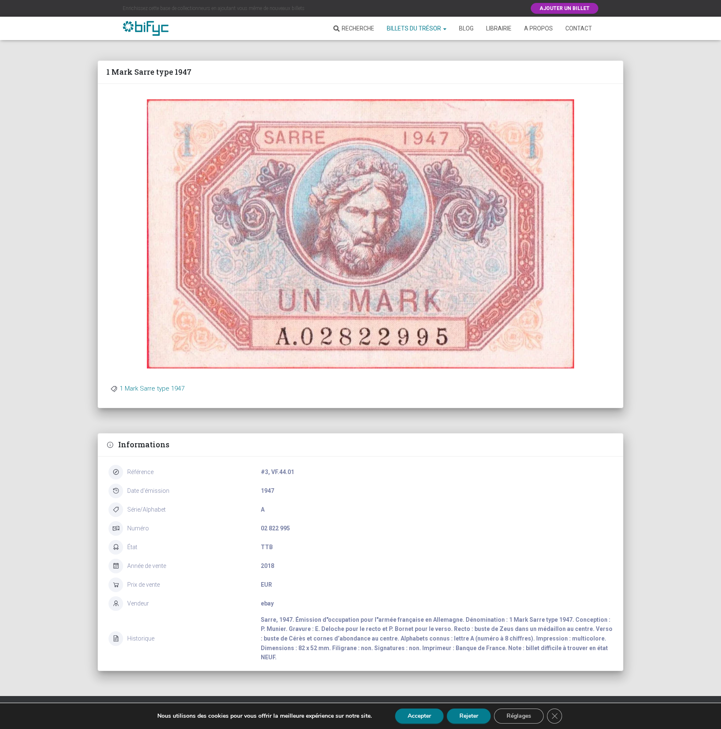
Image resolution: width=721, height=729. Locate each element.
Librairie (499, 28)
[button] (444, 28)
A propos (538, 28)
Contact (578, 28)
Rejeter (468, 716)
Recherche (358, 28)
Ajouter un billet (564, 8)
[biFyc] (145, 28)
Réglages (519, 716)
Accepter (419, 716)
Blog (466, 28)
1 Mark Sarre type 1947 (152, 388)
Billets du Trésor (414, 28)
